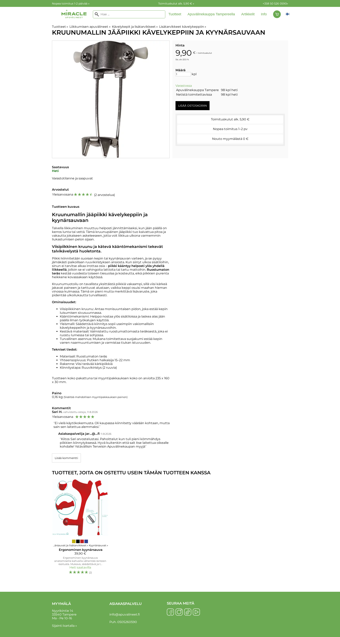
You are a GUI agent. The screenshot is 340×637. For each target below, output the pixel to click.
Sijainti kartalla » (64, 626)
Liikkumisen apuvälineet (89, 27)
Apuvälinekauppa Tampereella (211, 14)
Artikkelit (248, 14)
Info (264, 14)
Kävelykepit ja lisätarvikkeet (135, 27)
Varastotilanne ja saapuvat (72, 178)
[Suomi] (287, 14)
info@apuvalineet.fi (124, 614)
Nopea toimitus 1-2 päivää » (71, 3)
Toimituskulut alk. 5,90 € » (176, 3)
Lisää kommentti (66, 458)
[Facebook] (170, 612)
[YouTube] (196, 612)
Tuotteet (174, 14)
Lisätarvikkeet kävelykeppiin (182, 27)
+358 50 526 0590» (275, 3)
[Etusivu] (74, 22)
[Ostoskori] (277, 14)
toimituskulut (205, 53)
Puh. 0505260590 (123, 622)
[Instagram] (179, 612)
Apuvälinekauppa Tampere (197, 90)
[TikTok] (187, 612)
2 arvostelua (104, 195)
